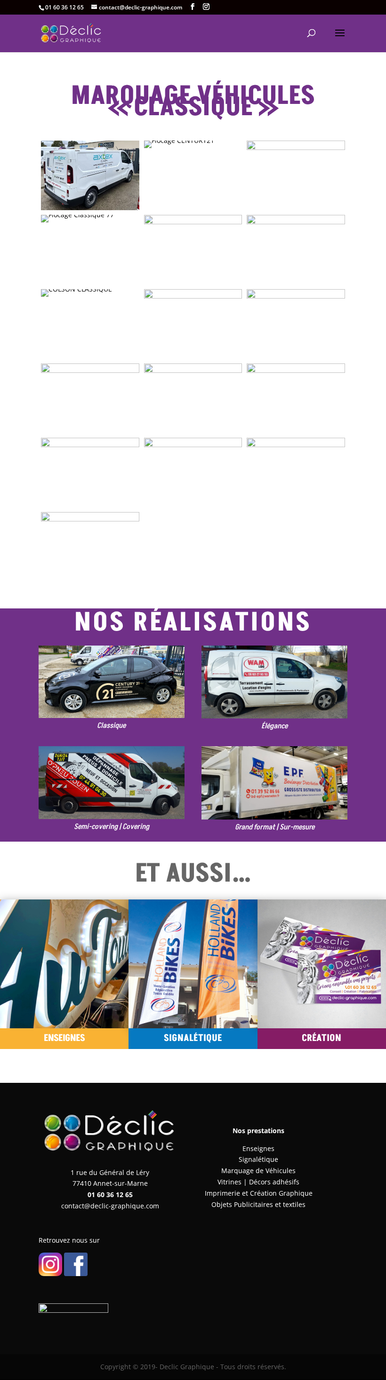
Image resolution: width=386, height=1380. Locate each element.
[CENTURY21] (179, 147)
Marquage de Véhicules (258, 1170)
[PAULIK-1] (90, 507)
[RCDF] (90, 581)
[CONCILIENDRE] (193, 358)
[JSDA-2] (90, 432)
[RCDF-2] (296, 507)
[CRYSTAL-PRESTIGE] (296, 358)
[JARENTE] (77, 222)
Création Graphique (281, 1193)
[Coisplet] (296, 209)
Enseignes (258, 1148)
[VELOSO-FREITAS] (296, 432)
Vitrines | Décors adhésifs (258, 1181)
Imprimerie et (227, 1193)
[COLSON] (76, 296)
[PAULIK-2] (193, 507)
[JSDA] (193, 432)
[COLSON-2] (193, 284)
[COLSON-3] (296, 284)
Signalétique (258, 1159)
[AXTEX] (90, 209)
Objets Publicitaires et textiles (258, 1204)
